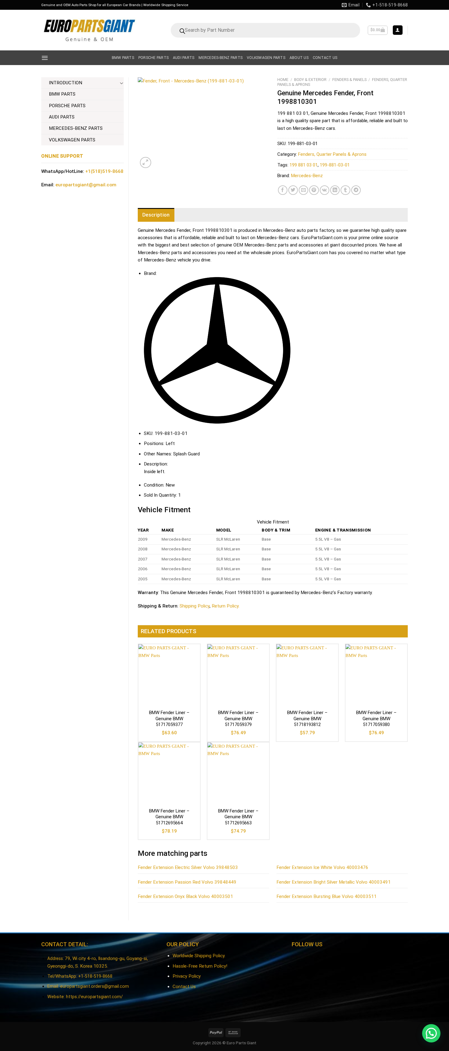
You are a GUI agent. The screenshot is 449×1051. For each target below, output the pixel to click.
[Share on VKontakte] (324, 190)
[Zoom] (145, 162)
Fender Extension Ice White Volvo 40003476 (322, 867)
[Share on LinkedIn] (335, 190)
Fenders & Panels (349, 79)
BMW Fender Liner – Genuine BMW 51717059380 (376, 718)
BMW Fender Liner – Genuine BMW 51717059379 (238, 718)
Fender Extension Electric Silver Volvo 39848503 (188, 867)
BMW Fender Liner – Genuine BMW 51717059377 (169, 718)
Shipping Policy (195, 606)
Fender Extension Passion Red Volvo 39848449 (187, 882)
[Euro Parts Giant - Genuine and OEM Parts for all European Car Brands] (89, 30)
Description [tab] (156, 215)
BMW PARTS (62, 94)
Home (282, 79)
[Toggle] (121, 82)
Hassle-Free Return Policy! (200, 966)
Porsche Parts (153, 58)
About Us (299, 58)
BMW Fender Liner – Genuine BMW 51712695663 (238, 817)
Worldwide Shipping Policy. (199, 955)
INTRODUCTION (65, 83)
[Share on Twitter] (293, 190)
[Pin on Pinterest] (314, 190)
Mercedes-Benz (307, 175)
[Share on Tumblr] (345, 190)
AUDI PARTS (62, 117)
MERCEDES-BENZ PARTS (76, 128)
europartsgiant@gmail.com (86, 185)
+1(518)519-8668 (104, 171)
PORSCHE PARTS (67, 105)
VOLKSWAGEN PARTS (72, 140)
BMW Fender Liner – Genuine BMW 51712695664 (169, 817)
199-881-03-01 (335, 165)
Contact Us (184, 986)
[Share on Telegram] (356, 190)
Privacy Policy (187, 976)
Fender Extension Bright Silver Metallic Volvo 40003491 (333, 882)
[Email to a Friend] (303, 190)
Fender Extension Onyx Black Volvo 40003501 (185, 896)
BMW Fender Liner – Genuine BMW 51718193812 (307, 718)
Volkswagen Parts (266, 58)
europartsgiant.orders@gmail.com (94, 986)
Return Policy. (225, 606)
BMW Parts (123, 58)
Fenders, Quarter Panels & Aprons (332, 154)
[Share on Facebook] (282, 190)
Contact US (325, 58)
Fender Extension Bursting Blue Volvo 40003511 (326, 896)
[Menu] (44, 57)
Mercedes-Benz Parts (221, 58)
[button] (431, 1033)
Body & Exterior (310, 79)
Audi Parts (183, 58)
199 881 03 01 (304, 165)
